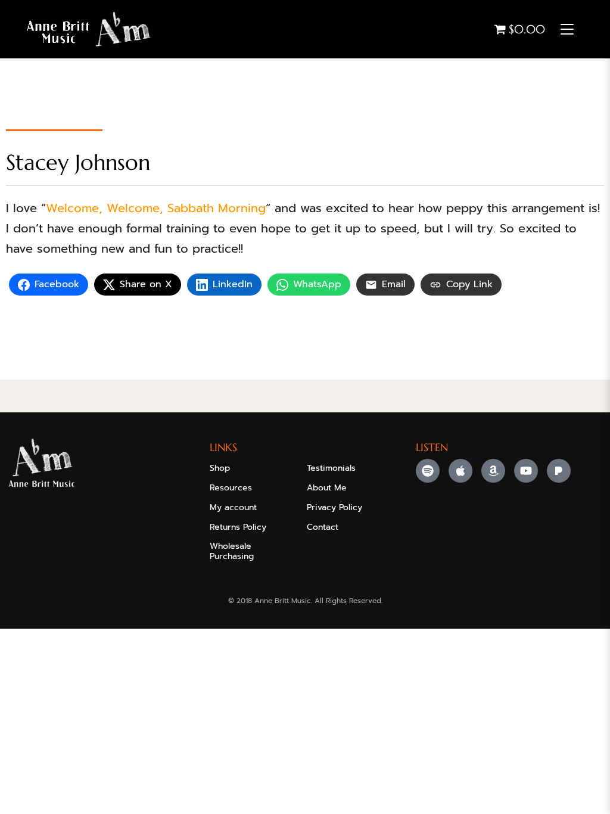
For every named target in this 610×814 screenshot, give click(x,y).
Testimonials (331, 468)
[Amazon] (493, 471)
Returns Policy (238, 527)
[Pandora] (559, 471)
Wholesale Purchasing (232, 551)
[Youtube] (526, 471)
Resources (231, 487)
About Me (327, 487)
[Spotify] (428, 471)
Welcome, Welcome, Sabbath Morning (156, 208)
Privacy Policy (334, 507)
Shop (220, 468)
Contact (322, 527)
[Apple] (460, 471)
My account (233, 507)
